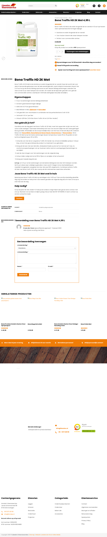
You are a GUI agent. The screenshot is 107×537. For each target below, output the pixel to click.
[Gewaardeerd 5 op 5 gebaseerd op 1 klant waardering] (80, 24)
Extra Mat (42, 110)
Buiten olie (39, 12)
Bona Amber (67, 133)
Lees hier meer (95, 70)
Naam (19, 266)
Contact (97, 12)
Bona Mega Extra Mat (35, 324)
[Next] (105, 315)
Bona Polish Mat (86, 324)
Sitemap (31, 535)
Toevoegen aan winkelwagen (77, 51)
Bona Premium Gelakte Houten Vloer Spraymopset (13, 324)
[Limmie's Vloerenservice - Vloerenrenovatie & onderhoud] (13, 6)
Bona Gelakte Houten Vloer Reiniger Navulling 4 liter (66, 324)
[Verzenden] (55, 5)
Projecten (78, 12)
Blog (88, 12)
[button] (94, 5)
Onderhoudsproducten (8, 12)
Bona (70, 18)
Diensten (66, 12)
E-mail (50, 266)
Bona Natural (36, 133)
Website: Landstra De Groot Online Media (47, 535)
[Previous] (1, 315)
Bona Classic (46, 133)
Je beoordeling (22, 252)
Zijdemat (33, 110)
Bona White (26, 133)
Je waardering (22, 245)
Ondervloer (25, 12)
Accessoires (53, 12)
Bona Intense (56, 133)
